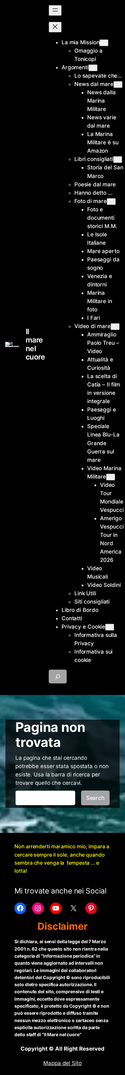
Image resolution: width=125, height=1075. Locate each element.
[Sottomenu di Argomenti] (92, 67)
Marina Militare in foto (99, 301)
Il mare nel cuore (35, 344)
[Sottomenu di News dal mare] (117, 84)
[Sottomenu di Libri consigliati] (117, 159)
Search (95, 798)
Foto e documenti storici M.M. (102, 217)
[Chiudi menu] (55, 27)
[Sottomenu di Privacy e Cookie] (109, 627)
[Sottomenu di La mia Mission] (103, 42)
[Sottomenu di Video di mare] (115, 326)
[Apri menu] (55, 10)
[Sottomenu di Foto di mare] (111, 201)
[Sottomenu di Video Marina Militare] (110, 477)
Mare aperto (103, 251)
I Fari (93, 318)
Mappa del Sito (62, 1063)
